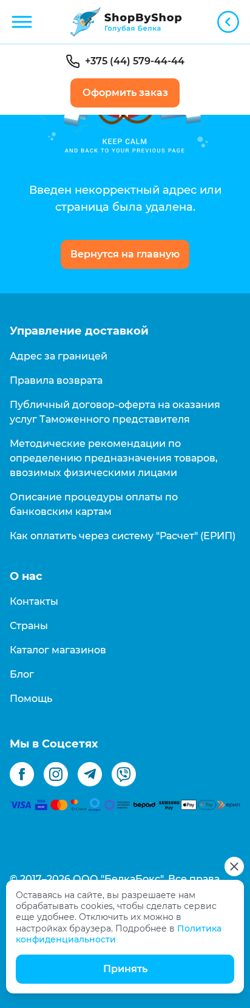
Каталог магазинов (58, 650)
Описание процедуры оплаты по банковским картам (94, 504)
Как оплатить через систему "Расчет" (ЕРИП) (122, 536)
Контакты (34, 601)
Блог (22, 674)
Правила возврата (56, 380)
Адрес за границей (58, 356)
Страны (29, 626)
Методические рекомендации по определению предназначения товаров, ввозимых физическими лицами (114, 458)
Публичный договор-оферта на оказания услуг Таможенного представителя (115, 412)
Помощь (31, 698)
